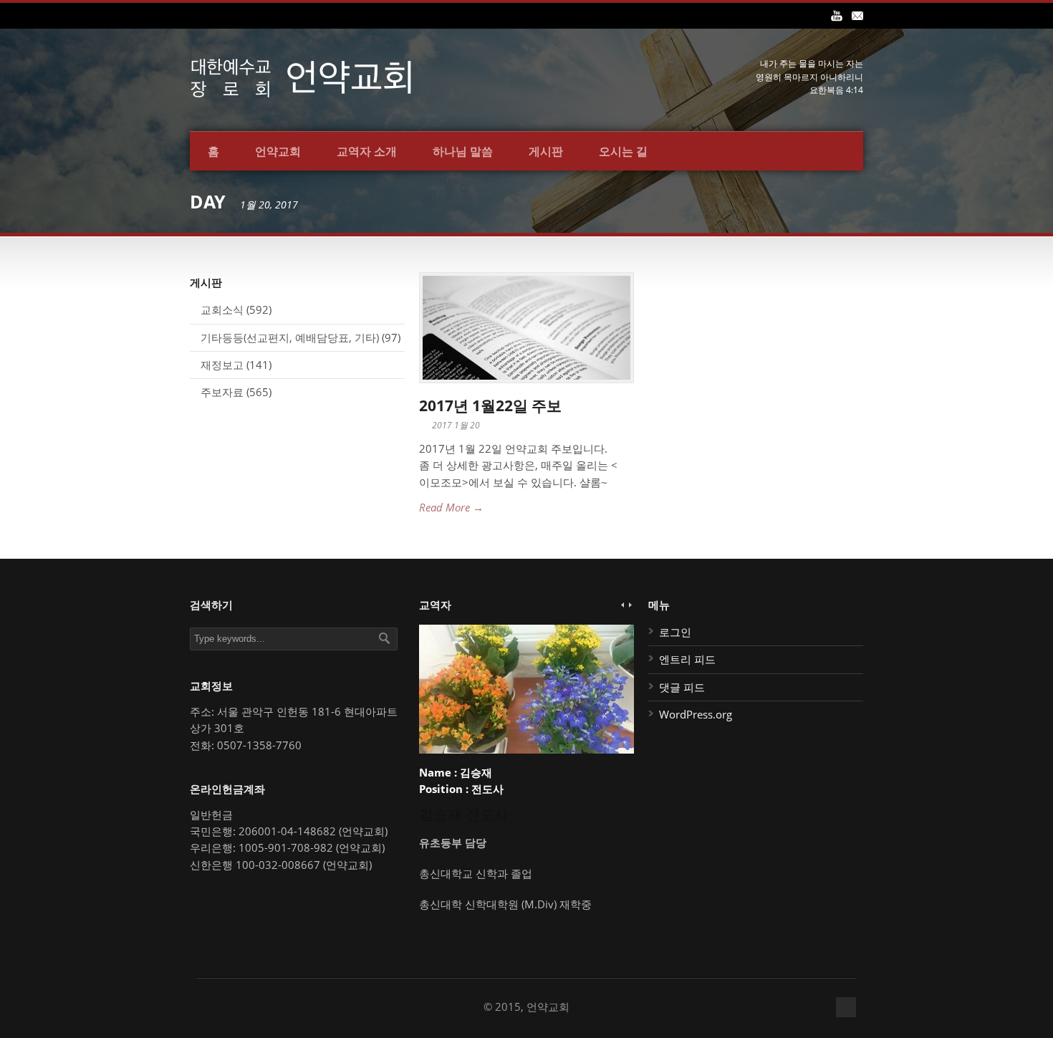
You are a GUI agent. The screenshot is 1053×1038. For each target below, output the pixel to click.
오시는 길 (623, 151)
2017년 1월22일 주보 (490, 405)
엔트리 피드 (687, 659)
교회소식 (222, 309)
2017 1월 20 (456, 425)
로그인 (675, 632)
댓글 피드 (682, 687)
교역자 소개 (367, 151)
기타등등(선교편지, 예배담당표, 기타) (290, 337)
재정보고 (222, 364)
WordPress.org (695, 714)
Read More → (451, 507)
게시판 (546, 151)
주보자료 (222, 392)
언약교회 (278, 151)
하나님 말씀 (463, 151)
